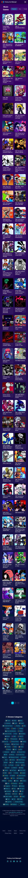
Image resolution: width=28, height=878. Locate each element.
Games (9, 830)
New (20, 9)
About (15, 830)
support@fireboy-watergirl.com (16, 812)
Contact (21, 833)
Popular (14, 9)
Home (4, 830)
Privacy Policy (8, 833)
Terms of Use (22, 830)
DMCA (15, 833)
